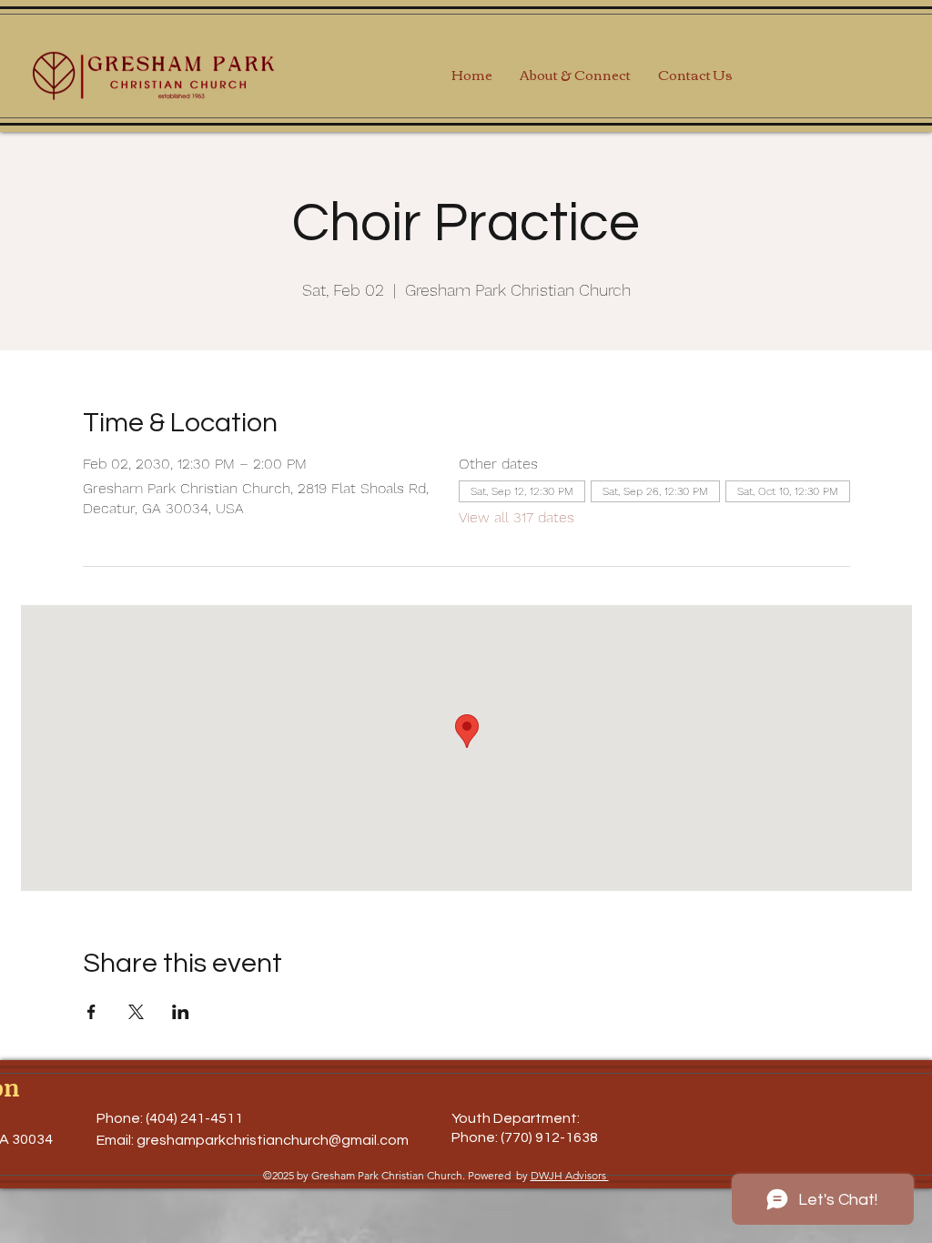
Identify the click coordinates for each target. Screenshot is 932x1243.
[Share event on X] (136, 1012)
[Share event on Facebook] (91, 1012)
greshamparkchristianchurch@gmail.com (273, 1140)
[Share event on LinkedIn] (180, 1012)
